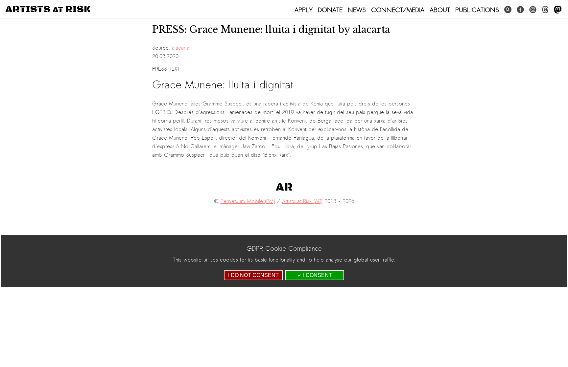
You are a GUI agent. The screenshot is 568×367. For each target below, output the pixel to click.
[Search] (508, 9)
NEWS (357, 9)
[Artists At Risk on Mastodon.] (558, 10)
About (440, 9)
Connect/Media (397, 9)
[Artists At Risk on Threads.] (545, 9)
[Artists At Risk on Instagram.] (533, 9)
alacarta (180, 48)
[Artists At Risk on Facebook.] (520, 9)
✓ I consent (314, 275)
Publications (477, 9)
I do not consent (253, 275)
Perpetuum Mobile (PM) (248, 201)
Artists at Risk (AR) (302, 201)
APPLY (304, 9)
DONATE (330, 9)
